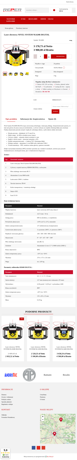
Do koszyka (60, 56)
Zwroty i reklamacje (7, 397)
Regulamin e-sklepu (7, 404)
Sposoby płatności (7, 402)
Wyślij (55, 111)
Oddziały (4, 415)
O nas (23, 19)
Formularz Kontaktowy (8, 417)
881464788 (3, 2)
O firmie (42, 399)
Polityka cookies (6, 399)
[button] (7, 389)
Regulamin (33, 19)
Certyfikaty (43, 394)
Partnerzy (42, 397)
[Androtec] (11, 374)
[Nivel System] (70, 40)
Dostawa (4, 394)
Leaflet (67, 443)
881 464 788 (46, 91)
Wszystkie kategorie (11, 20)
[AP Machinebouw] (29, 374)
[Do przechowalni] (69, 56)
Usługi (51, 19)
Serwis (43, 19)
